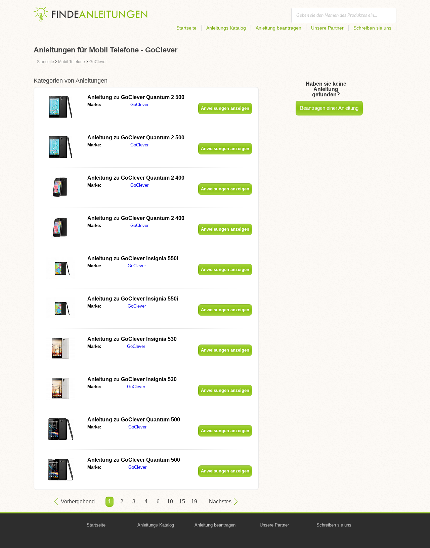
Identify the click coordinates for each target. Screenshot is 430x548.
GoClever (139, 104)
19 (194, 501)
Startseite (186, 28)
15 (182, 501)
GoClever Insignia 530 (132, 339)
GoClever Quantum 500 (133, 419)
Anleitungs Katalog (226, 28)
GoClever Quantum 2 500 (135, 97)
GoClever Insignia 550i (132, 258)
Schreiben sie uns (372, 28)
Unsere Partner (327, 28)
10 (170, 501)
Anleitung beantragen (278, 28)
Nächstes (220, 501)
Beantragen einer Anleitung (329, 108)
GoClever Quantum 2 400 (135, 178)
